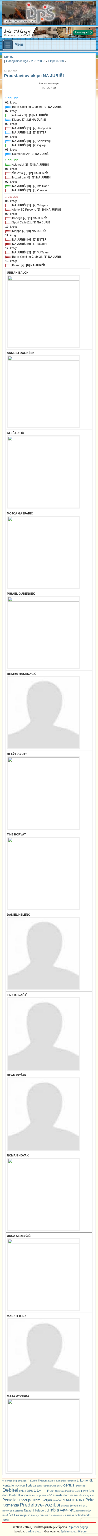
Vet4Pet (67, 1510)
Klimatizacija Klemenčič (40, 1495)
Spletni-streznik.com (73, 1531)
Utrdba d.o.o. (33, 1531)
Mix (80, 1495)
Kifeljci (13, 1495)
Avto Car (20, 1486)
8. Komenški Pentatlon (65, 1481)
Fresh (50, 1490)
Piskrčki (57, 1500)
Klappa (23, 1495)
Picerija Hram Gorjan (35, 1500)
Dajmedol (80, 1486)
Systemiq (18, 1510)
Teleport (40, 1510)
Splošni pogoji (78, 1527)
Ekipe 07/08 (56, 61)
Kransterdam (61, 1495)
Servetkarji (75, 1505)
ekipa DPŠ (26, 1490)
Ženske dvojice (56, 1515)
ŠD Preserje (18, 1515)
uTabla (52, 1510)
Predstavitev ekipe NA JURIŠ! (34, 75)
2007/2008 (38, 61)
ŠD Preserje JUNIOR (38, 1515)
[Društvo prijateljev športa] (29, 13)
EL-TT (40, 1490)
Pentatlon (10, 1500)
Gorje (77, 1491)
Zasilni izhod (80, 1511)
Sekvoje (65, 1506)
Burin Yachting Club (46, 1486)
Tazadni (29, 1510)
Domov (8, 57)
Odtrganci (88, 1495)
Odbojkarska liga (17, 61)
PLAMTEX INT (73, 1500)
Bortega (31, 1485)
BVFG (60, 1486)
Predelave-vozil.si (40, 1505)
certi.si (69, 1485)
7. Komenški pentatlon (40, 1480)
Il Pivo (84, 1490)
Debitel (10, 1490)
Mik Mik (74, 1495)
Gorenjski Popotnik (64, 1491)
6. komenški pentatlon (14, 1480)
